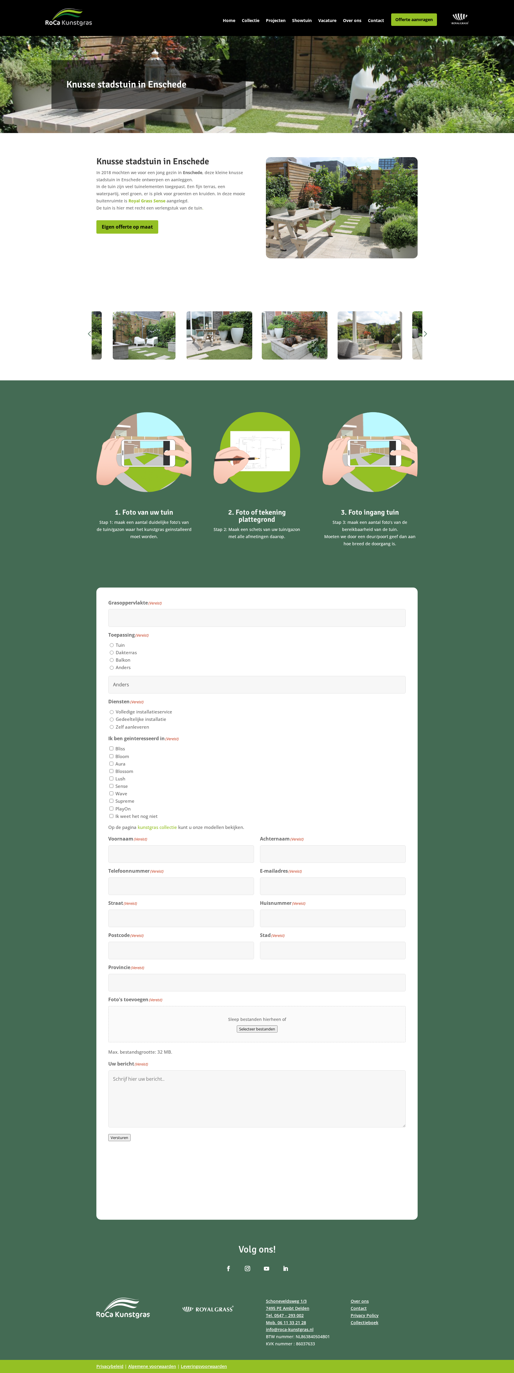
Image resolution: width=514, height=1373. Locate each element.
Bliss (120, 749)
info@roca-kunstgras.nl (290, 1329)
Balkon (123, 660)
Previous (92, 335)
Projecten (276, 20)
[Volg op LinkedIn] (285, 1268)
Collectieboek (364, 1322)
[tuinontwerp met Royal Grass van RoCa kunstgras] (370, 335)
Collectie (250, 20)
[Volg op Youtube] (266, 1268)
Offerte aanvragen (414, 19)
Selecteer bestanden (257, 1029)
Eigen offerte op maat (127, 227)
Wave (121, 793)
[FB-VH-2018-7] (219, 335)
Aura (120, 764)
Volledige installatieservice (144, 712)
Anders (123, 667)
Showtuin (302, 20)
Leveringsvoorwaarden (204, 1366)
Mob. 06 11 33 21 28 (286, 1322)
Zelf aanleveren (132, 727)
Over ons (352, 20)
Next (422, 335)
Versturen (119, 1137)
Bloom (122, 756)
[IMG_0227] (144, 335)
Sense (121, 786)
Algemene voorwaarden (152, 1366)
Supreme (124, 801)
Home (229, 20)
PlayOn (123, 809)
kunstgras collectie (157, 827)
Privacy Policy (365, 1315)
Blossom (124, 771)
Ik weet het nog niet (136, 816)
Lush (120, 779)
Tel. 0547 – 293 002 (285, 1315)
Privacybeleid (109, 1366)
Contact (376, 20)
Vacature (327, 20)
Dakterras (126, 652)
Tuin (120, 645)
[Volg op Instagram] (247, 1268)
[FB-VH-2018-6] (294, 335)
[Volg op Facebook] (228, 1268)
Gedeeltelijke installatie (141, 719)
